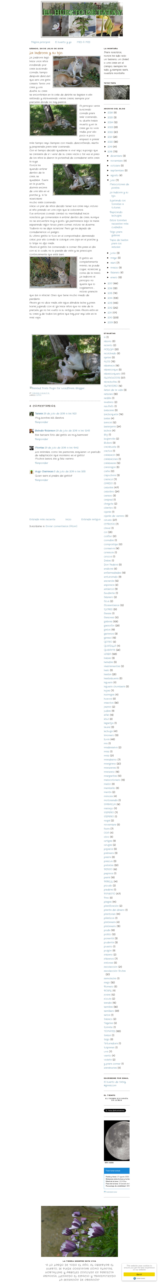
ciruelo (108, 520)
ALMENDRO (111, 386)
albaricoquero (112, 373)
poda (107, 930)
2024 (111, 122)
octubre (115, 165)
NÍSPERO (109, 816)
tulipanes (109, 1047)
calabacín (109, 455)
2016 (110, 288)
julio (113, 180)
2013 (110, 303)
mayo (114, 258)
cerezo (108, 495)
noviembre (117, 160)
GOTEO (108, 642)
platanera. (110, 926)
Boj (106, 434)
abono (107, 341)
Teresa (39, 413)
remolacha (110, 978)
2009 (111, 322)
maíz (106, 755)
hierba (107, 674)
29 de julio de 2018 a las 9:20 (60, 413)
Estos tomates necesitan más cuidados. (119, 224)
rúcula (107, 998)
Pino (106, 898)
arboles (108, 394)
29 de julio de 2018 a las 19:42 (61, 447)
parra (107, 857)
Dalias (107, 560)
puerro (108, 946)
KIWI (106, 719)
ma (106, 743)
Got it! (139, 1274)
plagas (108, 902)
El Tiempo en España (116, 1098)
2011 (110, 312)
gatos (38, 395)
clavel (107, 528)
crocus (108, 556)
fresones (109, 617)
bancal (108, 422)
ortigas (108, 841)
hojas (107, 690)
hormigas (109, 694)
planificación (111, 906)
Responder (41, 422)
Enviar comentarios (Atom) (61, 526)
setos (107, 1015)
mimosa (108, 796)
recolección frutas (115, 971)
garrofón (109, 625)
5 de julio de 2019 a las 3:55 (70, 471)
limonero (109, 735)
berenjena (110, 426)
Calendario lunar (111, 1192)
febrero (115, 272)
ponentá (109, 938)
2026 (111, 112)
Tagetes (108, 1023)
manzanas (110, 768)
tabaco (108, 1019)
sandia (108, 1003)
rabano (108, 954)
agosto (114, 175)
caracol (108, 479)
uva (106, 1051)
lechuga (108, 731)
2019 (110, 146)
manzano (109, 772)
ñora (107, 828)
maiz (106, 751)
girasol (108, 638)
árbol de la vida (113, 390)
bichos (107, 430)
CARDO (108, 483)
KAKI (106, 715)
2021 (110, 137)
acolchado (110, 353)
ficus (106, 601)
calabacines (111, 459)
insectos (108, 703)
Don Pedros (111, 564)
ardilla (107, 398)
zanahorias (110, 1068)
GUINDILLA (110, 646)
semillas (108, 1007)
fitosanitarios (111, 605)
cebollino (109, 491)
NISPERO (109, 812)
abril (113, 263)
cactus (108, 451)
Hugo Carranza (44, 471)
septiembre (117, 170)
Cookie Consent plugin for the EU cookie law (139, 1278)
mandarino (110, 759)
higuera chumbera (114, 686)
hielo (106, 670)
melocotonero (112, 780)
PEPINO (108, 869)
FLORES (108, 609)
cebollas (108, 487)
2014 (110, 298)
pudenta (109, 942)
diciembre (116, 156)
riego (107, 982)
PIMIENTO (109, 893)
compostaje (111, 544)
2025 (111, 117)
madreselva (111, 747)
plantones (109, 914)
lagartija (108, 723)
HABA (107, 654)
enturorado (111, 577)
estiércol (109, 589)
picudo (108, 885)
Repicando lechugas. (116, 214)
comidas (109, 540)
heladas (108, 662)
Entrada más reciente (42, 519)
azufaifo (108, 406)
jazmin (107, 707)
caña (107, 471)
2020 (111, 142)
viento (107, 1055)
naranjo (108, 808)
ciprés (107, 512)
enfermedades (112, 573)
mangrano (110, 763)
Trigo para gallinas (116, 233)
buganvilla (109, 438)
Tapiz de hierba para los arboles (119, 243)
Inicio (68, 519)
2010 (110, 317)
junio (113, 253)
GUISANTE (109, 650)
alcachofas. (110, 382)
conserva (109, 548)
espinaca (109, 585)
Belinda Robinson (45, 430)
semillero (109, 1011)
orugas (108, 845)
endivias (108, 568)
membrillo (109, 788)
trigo (106, 1039)
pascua (108, 861)
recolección (110, 967)
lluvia (107, 739)
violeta (108, 1059)
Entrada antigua (90, 519)
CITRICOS (109, 524)
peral (107, 877)
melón (107, 784)
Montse (39, 447)
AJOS (107, 361)
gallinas (108, 621)
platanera (110, 922)
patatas (108, 865)
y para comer (112, 1063)
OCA (106, 833)
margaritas (110, 776)
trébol (107, 1035)
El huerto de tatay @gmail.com (115, 1083)
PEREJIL (108, 881)
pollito (107, 934)
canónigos (110, 467)
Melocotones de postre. (119, 186)
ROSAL (108, 990)
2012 (110, 308)
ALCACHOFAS (112, 378)
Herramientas (112, 666)
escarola (109, 581)
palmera (109, 853)
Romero (108, 986)
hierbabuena (111, 678)
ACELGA (109, 349)
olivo (106, 837)
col (105, 532)
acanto (108, 345)
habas (107, 658)
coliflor (108, 536)
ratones (108, 963)
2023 (111, 127)
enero (114, 277)
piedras (108, 889)
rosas (107, 994)
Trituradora (111, 1043)
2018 (110, 151)
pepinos (108, 873)
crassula (109, 552)
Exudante (109, 593)
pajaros (108, 849)
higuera (108, 682)
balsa (107, 418)
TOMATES (109, 1031)
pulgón (108, 950)
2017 (110, 283)
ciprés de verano (114, 516)
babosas (109, 410)
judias (107, 711)
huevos (108, 698)
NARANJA (110, 804)
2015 (110, 293)
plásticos (109, 918)
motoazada (111, 800)
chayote (108, 503)
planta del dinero (114, 910)
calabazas (110, 463)
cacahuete (110, 447)
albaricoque (111, 369)
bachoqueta (111, 414)
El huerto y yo (63, 42)
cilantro (108, 508)
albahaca (109, 365)
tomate (108, 1027)
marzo (114, 267)
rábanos (109, 958)
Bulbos (108, 443)
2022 (111, 132)
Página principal (40, 42)
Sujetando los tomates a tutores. (117, 204)
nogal (107, 820)
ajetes (107, 357)
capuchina (110, 475)
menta (107, 792)
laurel (107, 727)
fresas (107, 613)
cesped (108, 499)
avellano (108, 402)
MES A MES (83, 42)
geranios (109, 633)
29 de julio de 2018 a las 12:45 (73, 430)
